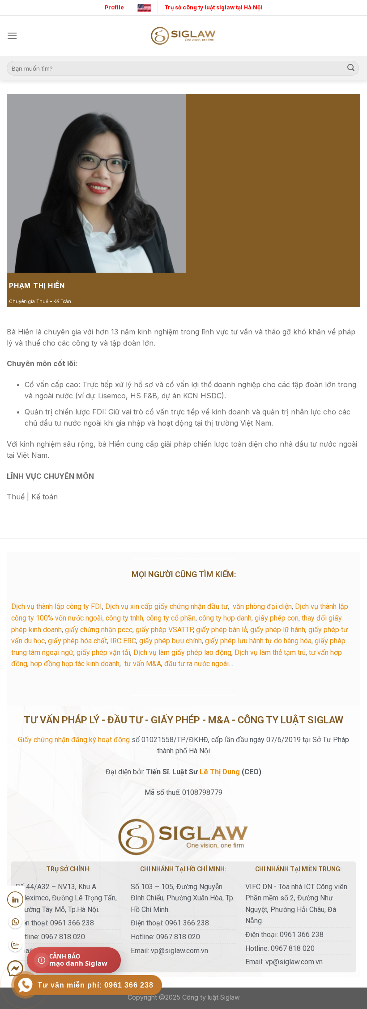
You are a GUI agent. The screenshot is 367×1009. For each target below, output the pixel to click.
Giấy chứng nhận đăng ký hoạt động (74, 739)
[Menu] (12, 35)
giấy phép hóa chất (77, 641)
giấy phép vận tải (103, 652)
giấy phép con (277, 618)
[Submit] (350, 68)
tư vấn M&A (142, 663)
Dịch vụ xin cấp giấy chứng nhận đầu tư (166, 606)
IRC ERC (123, 641)
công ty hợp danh (225, 618)
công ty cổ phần (171, 618)
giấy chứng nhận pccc (98, 629)
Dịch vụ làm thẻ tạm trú (270, 652)
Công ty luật (200, 997)
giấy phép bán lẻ (221, 629)
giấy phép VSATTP (164, 629)
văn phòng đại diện (262, 606)
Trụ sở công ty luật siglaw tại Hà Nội (213, 7)
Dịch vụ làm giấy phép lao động (182, 652)
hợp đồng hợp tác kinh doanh (74, 663)
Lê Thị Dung (220, 772)
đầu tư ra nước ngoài (196, 663)
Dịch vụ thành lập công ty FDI (56, 606)
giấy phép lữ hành (277, 629)
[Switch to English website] (144, 7)
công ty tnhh (124, 618)
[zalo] (15, 945)
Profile (114, 7)
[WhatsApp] (15, 922)
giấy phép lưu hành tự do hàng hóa (258, 641)
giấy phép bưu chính (170, 641)
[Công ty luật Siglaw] (183, 36)
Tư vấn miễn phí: (96, 985)
